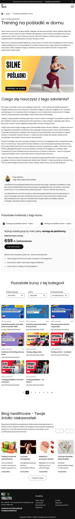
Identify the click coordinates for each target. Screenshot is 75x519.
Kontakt (57, 500)
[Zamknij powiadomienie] (72, 1)
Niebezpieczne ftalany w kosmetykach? (63, 459)
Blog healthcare (41, 505)
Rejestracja (39, 507)
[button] (72, 6)
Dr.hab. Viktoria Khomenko (10, 330)
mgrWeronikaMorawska (35, 330)
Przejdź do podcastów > (53, 2)
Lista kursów (39, 503)
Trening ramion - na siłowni (61, 352)
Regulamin (58, 503)
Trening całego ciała (34, 352)
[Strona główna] (6, 6)
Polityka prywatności (61, 505)
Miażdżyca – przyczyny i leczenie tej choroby (27, 459)
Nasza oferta (40, 500)
